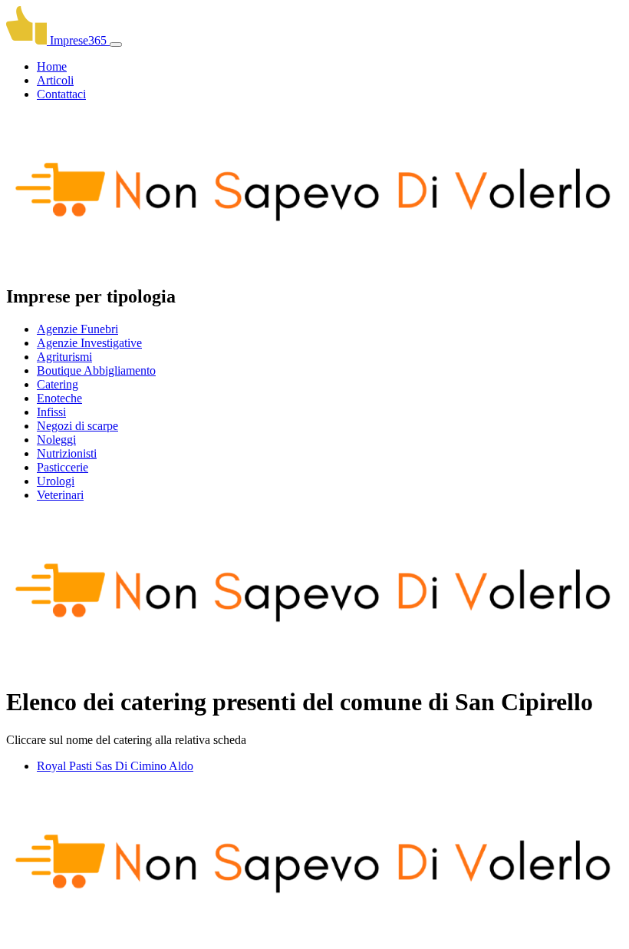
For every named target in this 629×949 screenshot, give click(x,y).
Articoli (55, 80)
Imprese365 (78, 40)
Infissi (51, 411)
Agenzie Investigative (89, 342)
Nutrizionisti (67, 453)
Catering (57, 384)
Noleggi (56, 439)
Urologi (55, 481)
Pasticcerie (62, 467)
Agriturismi (64, 356)
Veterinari (60, 494)
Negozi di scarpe (77, 425)
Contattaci (61, 94)
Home (52, 66)
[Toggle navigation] (116, 44)
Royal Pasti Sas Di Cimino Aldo (115, 765)
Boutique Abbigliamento (96, 370)
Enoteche (59, 398)
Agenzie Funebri (77, 329)
